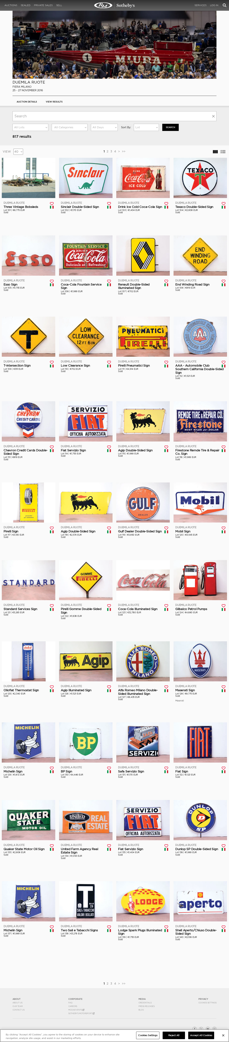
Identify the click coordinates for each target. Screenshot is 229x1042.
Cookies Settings (207, 1003)
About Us (17, 1003)
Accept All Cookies (201, 1035)
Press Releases (146, 1006)
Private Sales (43, 5)
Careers (72, 1006)
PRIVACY (203, 999)
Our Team (18, 1006)
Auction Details (27, 101)
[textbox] (69, 127)
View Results (54, 101)
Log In (214, 5)
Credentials (145, 1003)
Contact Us (19, 1010)
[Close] (223, 1035)
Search (170, 127)
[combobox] (30, 127)
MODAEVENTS (75, 1010)
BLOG (141, 1010)
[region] (114, 1035)
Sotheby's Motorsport (80, 1013)
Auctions (10, 5)
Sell (59, 5)
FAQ (70, 1003)
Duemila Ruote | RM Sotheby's (114, 5)
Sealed (25, 5)
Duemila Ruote (29, 82)
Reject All (173, 1035)
